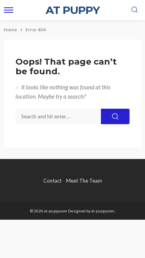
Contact (52, 181)
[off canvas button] (8, 10)
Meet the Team (84, 181)
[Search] (134, 10)
